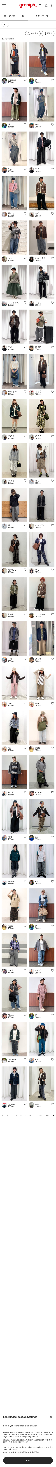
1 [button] (7, 1115)
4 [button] (21, 1115)
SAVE (28, 1460)
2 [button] (11, 1115)
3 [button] (16, 1115)
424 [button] (47, 1115)
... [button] (34, 1115)
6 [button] (30, 1115)
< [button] (2, 1115)
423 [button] (40, 1115)
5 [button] (25, 1115)
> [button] (53, 1115)
